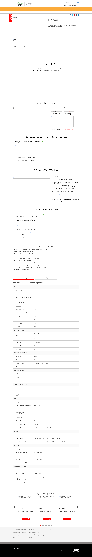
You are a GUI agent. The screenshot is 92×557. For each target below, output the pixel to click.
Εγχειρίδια (29, 46)
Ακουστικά (27, 12)
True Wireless (19, 290)
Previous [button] (14, 507)
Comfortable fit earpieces (21, 309)
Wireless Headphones (34, 12)
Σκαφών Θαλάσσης (17, 535)
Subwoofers (15, 539)
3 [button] (43, 525)
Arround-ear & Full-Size (42, 535)
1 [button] (40, 525)
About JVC (16, 550)
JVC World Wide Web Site (40, 550)
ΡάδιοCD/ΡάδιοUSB (17, 534)
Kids (29, 539)
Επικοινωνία (74, 5)
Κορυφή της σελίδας (46, 543)
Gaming (30, 537)
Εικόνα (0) (19, 46)
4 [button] (45, 525)
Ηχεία (14, 537)
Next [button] (77, 507)
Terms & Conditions (37, 552)
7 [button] (49, 525)
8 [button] (51, 525)
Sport (30, 535)
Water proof (19, 323)
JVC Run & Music (19, 435)
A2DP (17, 373)
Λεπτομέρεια (27, 519)
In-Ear (39, 532)
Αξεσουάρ (24, 532)
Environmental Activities (26, 550)
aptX (17, 394)
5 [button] (46, 525)
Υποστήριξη (64, 5)
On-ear (39, 534)
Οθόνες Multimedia (17, 532)
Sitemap (31, 552)
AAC (17, 391)
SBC (17, 388)
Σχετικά (69, 5)
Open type (18, 316)
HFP (16, 380)
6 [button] (48, 525)
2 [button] (42, 525)
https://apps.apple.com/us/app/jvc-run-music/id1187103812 (47, 438)
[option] (26, 510)
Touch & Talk (18, 305)
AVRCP (17, 377)
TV (50, 529)
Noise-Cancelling (32, 534)
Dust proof (19, 326)
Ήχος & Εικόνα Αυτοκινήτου (19, 529)
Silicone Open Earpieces (21, 456)
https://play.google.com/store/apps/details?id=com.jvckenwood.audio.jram (51, 441)
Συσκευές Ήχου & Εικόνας (18, 12)
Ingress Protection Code (21, 319)
